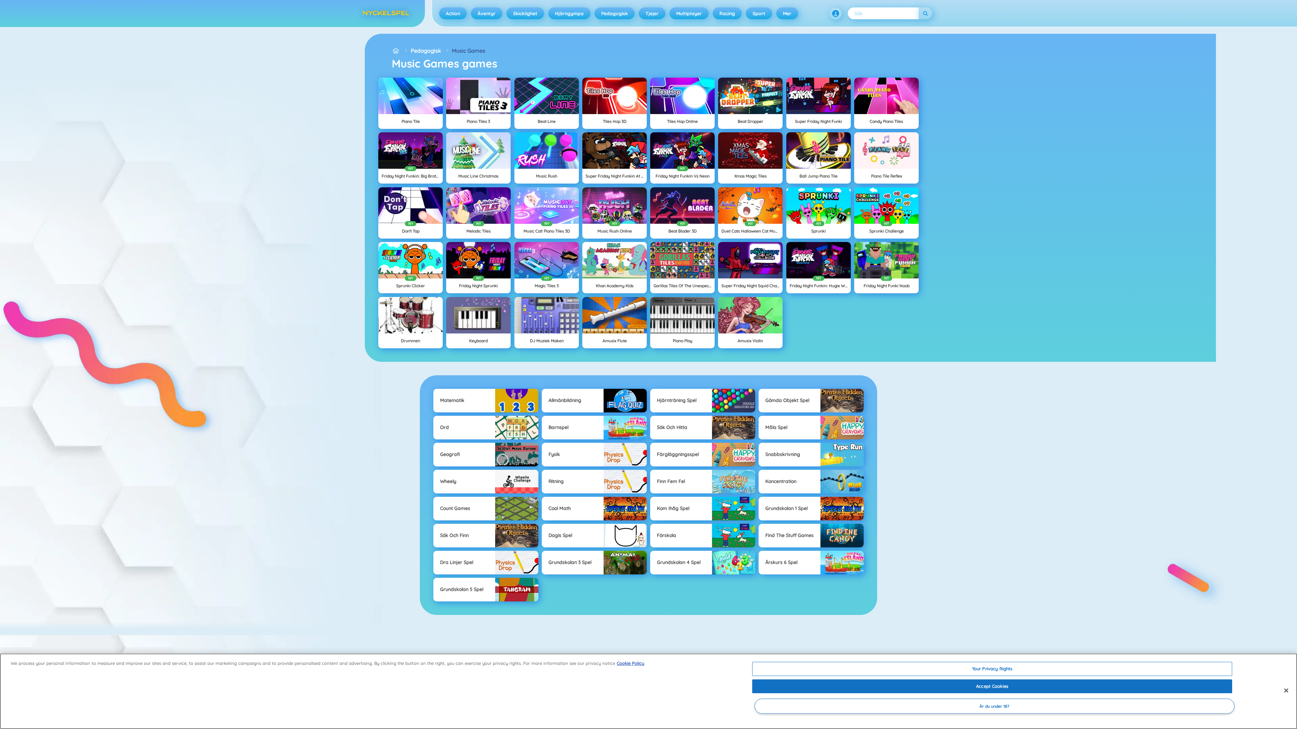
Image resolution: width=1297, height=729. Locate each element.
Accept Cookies (992, 686)
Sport (759, 13)
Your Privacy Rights (992, 668)
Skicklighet (525, 13)
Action (453, 13)
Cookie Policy (630, 663)
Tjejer (652, 13)
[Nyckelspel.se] (396, 51)
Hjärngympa (569, 13)
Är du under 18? (994, 706)
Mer (787, 13)
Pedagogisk (614, 13)
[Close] (1286, 690)
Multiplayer (689, 13)
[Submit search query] (925, 13)
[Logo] (386, 13)
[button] (836, 13)
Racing (727, 13)
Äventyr (486, 13)
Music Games (468, 50)
